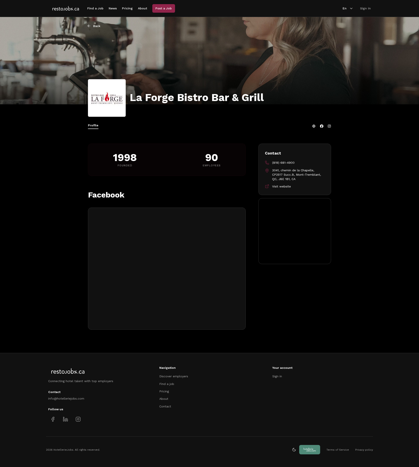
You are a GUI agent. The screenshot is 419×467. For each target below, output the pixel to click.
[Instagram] (329, 126)
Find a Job (95, 8)
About (142, 8)
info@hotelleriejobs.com (66, 398)
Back (96, 26)
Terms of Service (337, 449)
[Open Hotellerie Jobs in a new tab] (309, 449)
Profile (93, 125)
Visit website (281, 186)
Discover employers (173, 376)
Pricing (127, 8)
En (345, 8)
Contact (165, 406)
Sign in (365, 8)
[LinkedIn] (65, 419)
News (113, 8)
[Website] (314, 126)
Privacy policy (364, 449)
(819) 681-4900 (283, 162)
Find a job (166, 384)
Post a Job (163, 8)
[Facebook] (321, 126)
